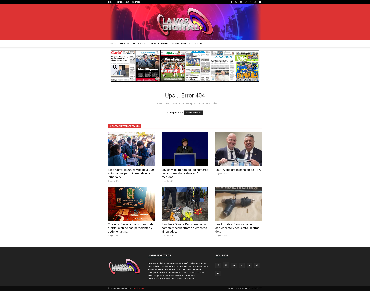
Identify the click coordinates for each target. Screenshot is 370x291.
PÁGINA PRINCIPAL (193, 113)
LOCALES (124, 43)
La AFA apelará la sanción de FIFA (238, 170)
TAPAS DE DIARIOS (158, 43)
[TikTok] (246, 2)
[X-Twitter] (250, 2)
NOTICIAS (138, 43)
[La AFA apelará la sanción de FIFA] (238, 149)
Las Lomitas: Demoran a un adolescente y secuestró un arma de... (237, 228)
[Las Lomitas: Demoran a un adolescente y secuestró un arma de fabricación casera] (238, 204)
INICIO (110, 2)
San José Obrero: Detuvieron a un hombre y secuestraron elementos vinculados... (184, 228)
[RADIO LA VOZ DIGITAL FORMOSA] (185, 22)
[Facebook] (231, 2)
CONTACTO (136, 2)
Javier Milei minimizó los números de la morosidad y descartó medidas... (185, 173)
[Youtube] (260, 2)
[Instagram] (236, 2)
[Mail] (241, 2)
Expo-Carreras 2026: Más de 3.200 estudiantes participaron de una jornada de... (131, 173)
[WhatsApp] (255, 2)
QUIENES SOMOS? (122, 2)
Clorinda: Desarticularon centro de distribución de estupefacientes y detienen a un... (130, 228)
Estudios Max (138, 288)
